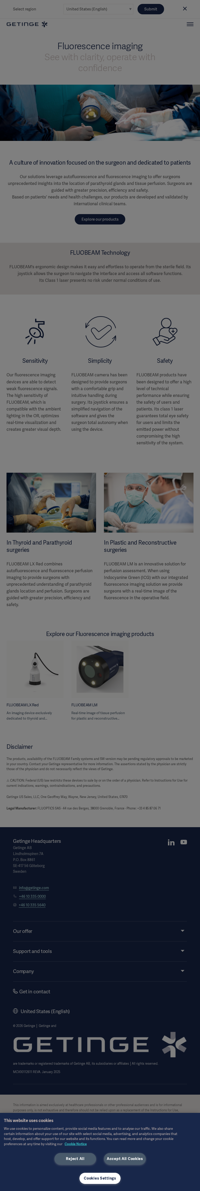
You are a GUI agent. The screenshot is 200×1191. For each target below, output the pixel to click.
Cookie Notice (76, 1144)
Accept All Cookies (125, 1158)
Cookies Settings (100, 1178)
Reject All (75, 1158)
